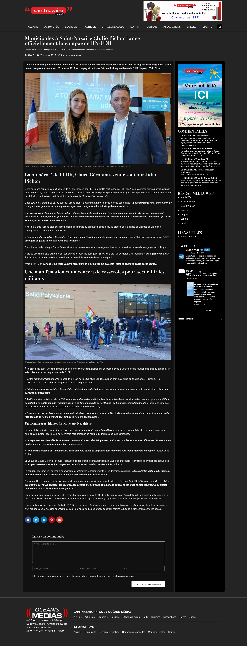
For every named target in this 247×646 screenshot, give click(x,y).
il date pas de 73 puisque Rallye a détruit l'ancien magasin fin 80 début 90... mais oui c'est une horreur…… (200, 153)
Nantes (184, 210)
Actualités (51, 27)
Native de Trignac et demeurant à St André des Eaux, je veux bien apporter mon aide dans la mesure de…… (201, 182)
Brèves (191, 27)
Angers (184, 214)
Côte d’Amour (188, 206)
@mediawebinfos (210, 273)
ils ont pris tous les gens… (194, 174)
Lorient (184, 219)
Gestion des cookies (109, 632)
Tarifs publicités (188, 236)
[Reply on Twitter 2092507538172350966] (188, 311)
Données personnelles (133, 632)
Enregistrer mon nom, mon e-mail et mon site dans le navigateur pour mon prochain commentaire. (86, 576)
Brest (183, 223)
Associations (172, 27)
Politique (90, 27)
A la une (33, 27)
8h (221, 271)
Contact (172, 632)
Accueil (28, 50)
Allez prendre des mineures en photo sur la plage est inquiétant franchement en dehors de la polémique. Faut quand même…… (201, 163)
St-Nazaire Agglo (113, 27)
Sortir (134, 27)
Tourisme (151, 27)
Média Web (186, 197)
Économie (71, 27)
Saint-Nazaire (188, 201)
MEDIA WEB (189, 272)
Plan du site (90, 632)
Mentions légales (156, 632)
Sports (207, 27)
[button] (219, 26)
